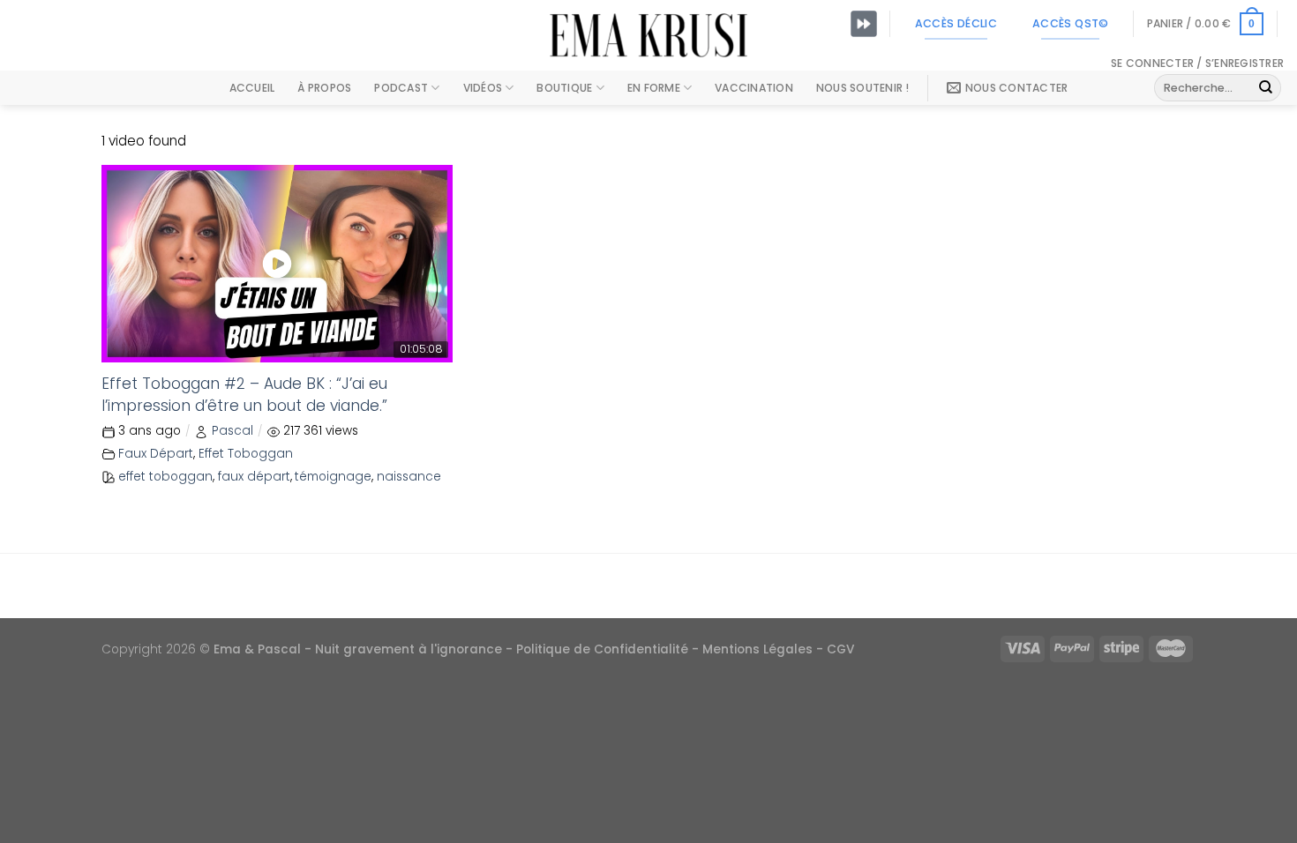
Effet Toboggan (246, 453)
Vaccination (754, 87)
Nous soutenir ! (863, 87)
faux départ (254, 476)
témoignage (333, 476)
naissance (409, 476)
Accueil (252, 87)
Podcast (401, 87)
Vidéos (482, 87)
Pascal (232, 430)
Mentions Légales (757, 649)
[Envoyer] (1266, 88)
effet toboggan (165, 476)
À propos (324, 87)
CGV (840, 649)
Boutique (564, 87)
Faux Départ (155, 453)
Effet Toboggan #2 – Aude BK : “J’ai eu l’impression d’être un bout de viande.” (244, 395)
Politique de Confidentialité (602, 649)
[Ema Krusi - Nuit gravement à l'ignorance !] (649, 35)
